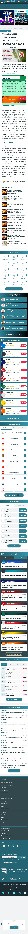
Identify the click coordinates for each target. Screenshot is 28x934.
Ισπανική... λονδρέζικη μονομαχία (15, 322)
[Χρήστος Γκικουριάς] (3, 328)
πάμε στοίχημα (10, 73)
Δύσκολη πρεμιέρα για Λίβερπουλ (15, 328)
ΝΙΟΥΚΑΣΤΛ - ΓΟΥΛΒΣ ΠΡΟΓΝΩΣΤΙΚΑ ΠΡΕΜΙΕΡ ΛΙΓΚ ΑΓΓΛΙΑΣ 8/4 (16, 236)
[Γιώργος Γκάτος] (3, 322)
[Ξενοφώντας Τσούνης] (3, 299)
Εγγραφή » (22, 98)
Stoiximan (9, 343)
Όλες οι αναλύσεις (12, 495)
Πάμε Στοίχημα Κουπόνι (6, 782)
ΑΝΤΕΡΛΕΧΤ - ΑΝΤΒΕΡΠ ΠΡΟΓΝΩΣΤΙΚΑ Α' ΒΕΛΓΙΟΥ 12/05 (15, 204)
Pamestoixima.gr (10, 367)
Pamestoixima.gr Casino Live (7, 835)
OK (14, 927)
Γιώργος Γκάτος (9, 320)
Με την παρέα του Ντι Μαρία (14, 311)
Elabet (8, 359)
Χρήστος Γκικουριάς (9, 326)
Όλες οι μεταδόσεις (13, 699)
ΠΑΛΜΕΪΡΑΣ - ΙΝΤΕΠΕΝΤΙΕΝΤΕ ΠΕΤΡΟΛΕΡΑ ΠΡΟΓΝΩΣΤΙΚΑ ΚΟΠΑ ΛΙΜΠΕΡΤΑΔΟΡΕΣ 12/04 (16, 217)
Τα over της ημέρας (5, 801)
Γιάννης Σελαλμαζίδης (10, 309)
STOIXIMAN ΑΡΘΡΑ (5, 28)
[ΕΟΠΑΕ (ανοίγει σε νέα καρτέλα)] (18, 879)
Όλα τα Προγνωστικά (13, 289)
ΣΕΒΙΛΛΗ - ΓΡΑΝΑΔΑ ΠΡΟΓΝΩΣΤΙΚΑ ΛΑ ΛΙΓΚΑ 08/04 (16, 242)
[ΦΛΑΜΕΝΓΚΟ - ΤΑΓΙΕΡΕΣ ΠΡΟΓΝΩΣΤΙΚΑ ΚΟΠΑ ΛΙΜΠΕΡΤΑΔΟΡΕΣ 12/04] (4, 224)
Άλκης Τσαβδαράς (9, 303)
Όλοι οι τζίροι (13, 546)
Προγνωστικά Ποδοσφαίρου (7, 796)
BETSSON (6, 78)
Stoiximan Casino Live (6, 828)
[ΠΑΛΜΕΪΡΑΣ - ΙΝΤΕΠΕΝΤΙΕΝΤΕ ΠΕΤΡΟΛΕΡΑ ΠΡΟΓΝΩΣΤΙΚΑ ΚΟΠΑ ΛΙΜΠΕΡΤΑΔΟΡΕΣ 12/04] (4, 217)
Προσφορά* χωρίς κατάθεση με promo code (12, 747)
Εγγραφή (22, 857)
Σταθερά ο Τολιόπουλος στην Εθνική (16, 316)
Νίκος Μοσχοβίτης (9, 315)
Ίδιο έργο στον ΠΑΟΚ (12, 305)
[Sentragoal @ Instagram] (12, 845)
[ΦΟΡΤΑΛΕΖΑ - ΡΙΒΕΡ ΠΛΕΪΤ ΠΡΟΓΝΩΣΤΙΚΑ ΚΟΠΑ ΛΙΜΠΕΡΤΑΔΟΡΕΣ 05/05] (4, 211)
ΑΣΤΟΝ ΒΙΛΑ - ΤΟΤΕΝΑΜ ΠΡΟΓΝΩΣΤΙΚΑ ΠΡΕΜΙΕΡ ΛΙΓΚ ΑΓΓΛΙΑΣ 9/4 (16, 230)
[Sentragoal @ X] (8, 845)
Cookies (15, 925)
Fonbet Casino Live (5, 838)
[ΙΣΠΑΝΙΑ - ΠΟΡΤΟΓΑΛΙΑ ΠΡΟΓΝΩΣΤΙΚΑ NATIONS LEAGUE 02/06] (4, 192)
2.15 (3, 93)
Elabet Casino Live (5, 833)
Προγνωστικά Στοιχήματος (7, 785)
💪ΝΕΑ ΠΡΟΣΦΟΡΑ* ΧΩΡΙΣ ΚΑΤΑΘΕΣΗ (12, 618)
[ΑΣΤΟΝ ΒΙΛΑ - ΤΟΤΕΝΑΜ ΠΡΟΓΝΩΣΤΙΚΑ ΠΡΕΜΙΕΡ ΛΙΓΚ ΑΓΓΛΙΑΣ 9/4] (4, 230)
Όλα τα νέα (13, 771)
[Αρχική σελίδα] (0, 28)
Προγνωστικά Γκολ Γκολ (6, 798)
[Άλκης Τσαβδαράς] (3, 305)
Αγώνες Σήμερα (4, 790)
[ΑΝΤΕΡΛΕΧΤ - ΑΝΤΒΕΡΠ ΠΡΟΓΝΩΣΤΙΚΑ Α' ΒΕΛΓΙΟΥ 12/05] (4, 204)
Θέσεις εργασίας (22, 884)
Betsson (8, 408)
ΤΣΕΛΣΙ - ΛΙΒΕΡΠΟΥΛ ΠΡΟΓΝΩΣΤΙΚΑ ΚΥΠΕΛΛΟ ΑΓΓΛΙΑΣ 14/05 (15, 198)
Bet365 (8, 384)
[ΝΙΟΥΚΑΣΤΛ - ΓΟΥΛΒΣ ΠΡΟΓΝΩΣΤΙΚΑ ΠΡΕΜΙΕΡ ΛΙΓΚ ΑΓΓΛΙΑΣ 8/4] (4, 237)
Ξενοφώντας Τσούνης (10, 298)
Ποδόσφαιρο (4, 728)
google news (19, 181)
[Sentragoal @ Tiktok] (17, 845)
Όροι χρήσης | (5, 884)
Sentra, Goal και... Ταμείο (7, 742)
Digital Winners (17, 889)
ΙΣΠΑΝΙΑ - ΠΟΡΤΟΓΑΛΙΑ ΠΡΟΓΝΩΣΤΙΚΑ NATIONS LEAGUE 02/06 (14, 191)
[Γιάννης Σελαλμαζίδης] (3, 311)
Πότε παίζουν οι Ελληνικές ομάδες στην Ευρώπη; (14, 712)
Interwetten (9, 400)
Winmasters (9, 392)
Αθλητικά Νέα (4, 710)
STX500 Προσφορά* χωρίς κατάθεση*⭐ (12, 566)
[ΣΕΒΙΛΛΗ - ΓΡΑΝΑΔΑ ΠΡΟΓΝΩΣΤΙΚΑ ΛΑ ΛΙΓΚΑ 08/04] (4, 243)
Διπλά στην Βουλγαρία (12, 299)
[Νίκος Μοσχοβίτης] (3, 317)
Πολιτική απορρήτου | (13, 884)
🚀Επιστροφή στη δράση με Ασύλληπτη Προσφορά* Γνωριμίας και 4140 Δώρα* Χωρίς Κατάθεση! (14, 597)
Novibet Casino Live (5, 830)
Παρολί (2, 806)
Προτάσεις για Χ (4, 803)
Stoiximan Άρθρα (6, 31)
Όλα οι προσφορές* (13, 654)
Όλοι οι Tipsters (12, 334)
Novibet (8, 351)
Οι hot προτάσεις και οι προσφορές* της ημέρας (13, 737)
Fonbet (8, 376)
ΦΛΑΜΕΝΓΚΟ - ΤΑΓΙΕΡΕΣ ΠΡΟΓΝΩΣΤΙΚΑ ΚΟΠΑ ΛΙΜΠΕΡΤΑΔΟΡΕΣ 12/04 (14, 223)
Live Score (3, 787)
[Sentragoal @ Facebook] (3, 845)
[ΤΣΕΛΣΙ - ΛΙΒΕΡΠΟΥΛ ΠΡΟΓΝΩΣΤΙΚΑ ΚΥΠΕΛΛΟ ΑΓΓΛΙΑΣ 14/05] (4, 198)
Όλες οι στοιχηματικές (13, 418)
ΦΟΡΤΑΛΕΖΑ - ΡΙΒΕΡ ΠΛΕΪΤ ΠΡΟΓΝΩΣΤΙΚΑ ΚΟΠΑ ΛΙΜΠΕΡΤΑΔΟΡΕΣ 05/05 (15, 211)
